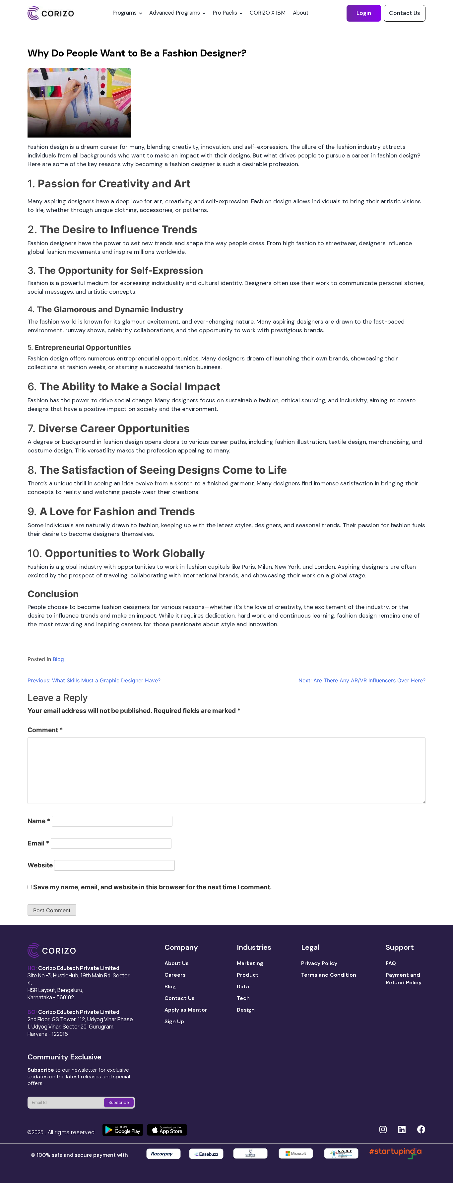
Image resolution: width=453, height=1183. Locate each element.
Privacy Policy (319, 963)
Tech (243, 998)
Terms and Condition (328, 974)
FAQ (391, 963)
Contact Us (404, 13)
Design (246, 1009)
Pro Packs (225, 12)
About (300, 12)
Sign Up (174, 1021)
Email (38, 843)
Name (39, 821)
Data (243, 986)
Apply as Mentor (185, 1009)
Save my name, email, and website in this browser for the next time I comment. (152, 887)
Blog (58, 659)
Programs (124, 12)
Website (40, 865)
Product (248, 974)
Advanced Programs (174, 12)
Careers (175, 974)
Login (363, 13)
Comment (45, 730)
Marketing (250, 963)
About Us (176, 963)
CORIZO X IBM (268, 12)
